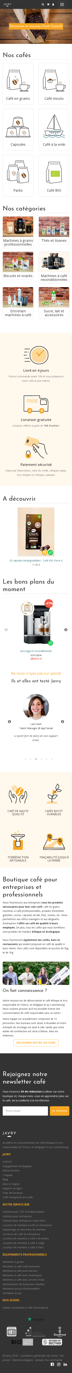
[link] (53, 4)
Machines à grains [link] (13, 1261)
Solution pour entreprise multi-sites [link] (24, 1220)
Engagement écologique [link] (17, 1166)
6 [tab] (51, 759)
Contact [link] (7, 1161)
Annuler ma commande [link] (49, 1360)
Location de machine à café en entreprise (27, 1225)
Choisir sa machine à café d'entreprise (25, 1307)
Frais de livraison (13, 1192)
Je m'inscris (59, 1111)
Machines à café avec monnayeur (22, 1275)
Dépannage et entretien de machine (24, 1229)
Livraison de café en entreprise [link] (21, 1234)
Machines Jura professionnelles (21, 1288)
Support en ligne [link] (12, 1188)
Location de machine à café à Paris (23, 1247)
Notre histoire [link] (11, 1170)
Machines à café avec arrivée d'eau (23, 1279)
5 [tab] (46, 759)
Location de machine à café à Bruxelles (26, 1238)
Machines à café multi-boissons (21, 1266)
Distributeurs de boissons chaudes (24, 1284)
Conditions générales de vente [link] (39, 1355)
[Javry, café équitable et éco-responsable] (7, 4)
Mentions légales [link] (23, 1360)
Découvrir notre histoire (36, 1042)
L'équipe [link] (8, 1175)
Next (66, 630)
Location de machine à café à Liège (23, 1243)
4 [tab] (41, 759)
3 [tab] (36, 759)
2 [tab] (31, 759)
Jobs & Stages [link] (11, 1184)
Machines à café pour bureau (20, 1270)
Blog (5, 1179)
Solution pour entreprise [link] (17, 1216)
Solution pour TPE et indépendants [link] (24, 1211)
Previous (6, 630)
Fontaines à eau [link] (12, 1293)
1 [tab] (25, 759)
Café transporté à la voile (18, 1197)
